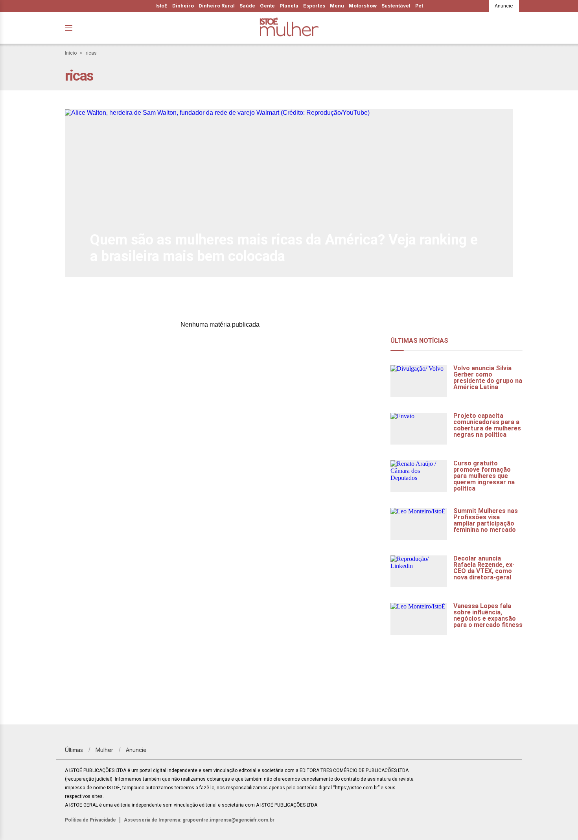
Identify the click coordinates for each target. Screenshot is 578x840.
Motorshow (363, 6)
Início (71, 53)
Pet (419, 6)
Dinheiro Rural (217, 6)
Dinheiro (183, 6)
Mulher (104, 749)
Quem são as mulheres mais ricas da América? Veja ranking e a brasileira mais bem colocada (284, 248)
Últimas (74, 749)
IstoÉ (161, 6)
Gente (267, 6)
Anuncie (504, 6)
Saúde (247, 6)
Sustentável (395, 6)
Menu (337, 6)
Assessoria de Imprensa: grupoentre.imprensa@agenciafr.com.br (199, 820)
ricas (91, 53)
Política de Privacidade (90, 820)
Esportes (314, 6)
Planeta (289, 6)
